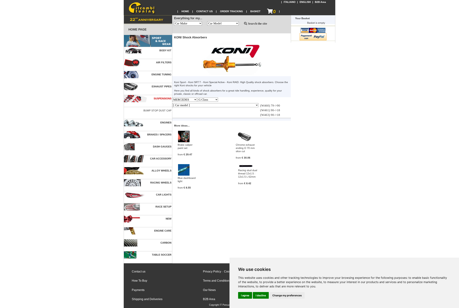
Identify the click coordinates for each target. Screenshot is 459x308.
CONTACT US (204, 11)
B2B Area (320, 2)
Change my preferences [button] (287, 295)
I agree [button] (245, 295)
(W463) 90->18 (270, 115)
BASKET (255, 11)
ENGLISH (305, 2)
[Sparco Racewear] (148, 41)
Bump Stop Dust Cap (157, 110)
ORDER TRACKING (231, 11)
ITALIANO (289, 2)
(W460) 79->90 (270, 105)
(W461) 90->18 (270, 110)
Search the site (257, 23)
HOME (185, 11)
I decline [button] (261, 295)
